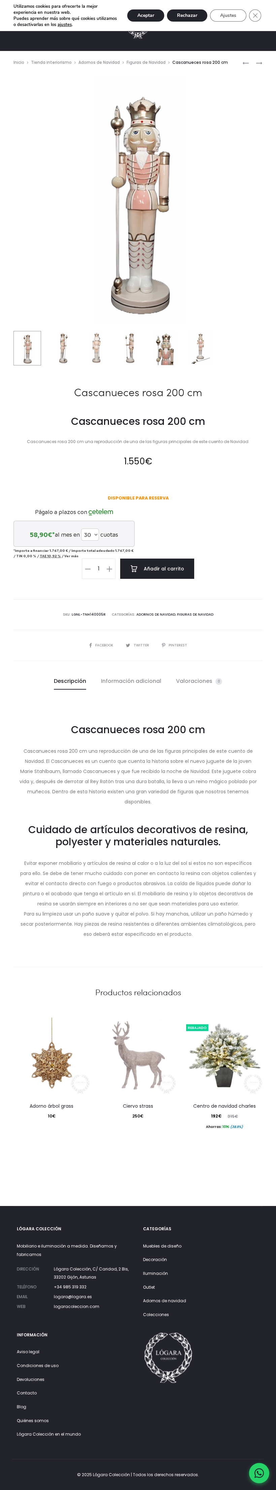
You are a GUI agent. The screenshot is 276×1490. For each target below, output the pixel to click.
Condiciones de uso (38, 1365)
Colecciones (156, 1314)
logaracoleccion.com (76, 1306)
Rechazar (187, 15)
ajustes (65, 25)
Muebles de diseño (162, 1246)
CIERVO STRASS (138, 1106)
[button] (88, 568)
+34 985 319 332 (70, 1287)
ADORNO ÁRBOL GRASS (51, 1106)
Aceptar (145, 15)
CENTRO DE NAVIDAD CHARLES (224, 1106)
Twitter (142, 645)
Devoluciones (30, 1379)
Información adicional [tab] (131, 681)
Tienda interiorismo (51, 62)
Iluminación (155, 1273)
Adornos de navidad (164, 1301)
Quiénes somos (33, 1420)
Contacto (27, 1393)
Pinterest (178, 645)
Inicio (18, 62)
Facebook (104, 645)
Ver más (71, 556)
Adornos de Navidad (99, 62)
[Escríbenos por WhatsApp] (259, 1473)
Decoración (155, 1259)
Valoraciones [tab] (198, 681)
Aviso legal (28, 1352)
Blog (21, 1407)
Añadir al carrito (163, 568)
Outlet (149, 1287)
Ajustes (228, 15)
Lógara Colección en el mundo (49, 1434)
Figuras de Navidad (146, 62)
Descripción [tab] (70, 681)
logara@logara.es (73, 1297)
